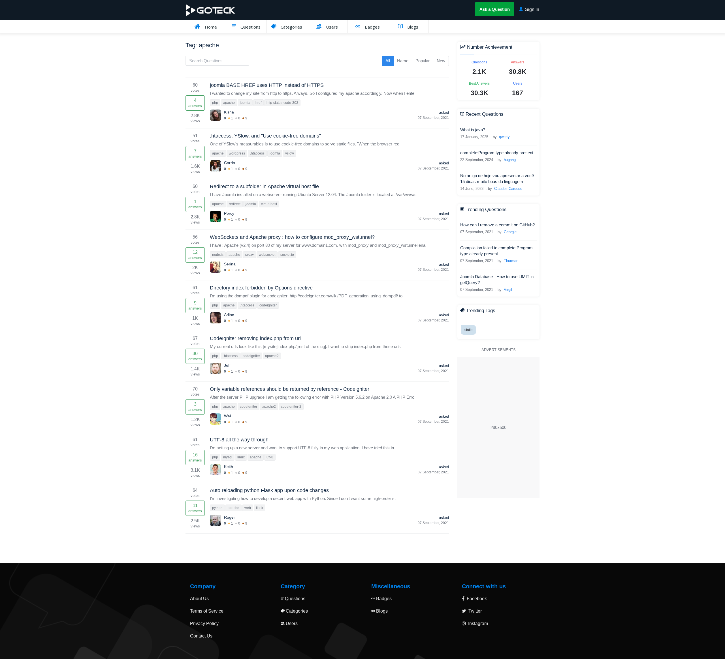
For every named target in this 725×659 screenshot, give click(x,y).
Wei (227, 416)
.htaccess (257, 153)
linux (241, 457)
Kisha (229, 112)
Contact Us (201, 636)
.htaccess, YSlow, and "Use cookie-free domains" (265, 136)
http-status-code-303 (282, 103)
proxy (249, 255)
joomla (245, 103)
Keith (228, 466)
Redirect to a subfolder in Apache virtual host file (264, 186)
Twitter (474, 611)
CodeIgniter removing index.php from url (255, 338)
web (247, 508)
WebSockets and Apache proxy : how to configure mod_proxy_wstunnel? (292, 237)
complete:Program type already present (496, 152)
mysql (227, 457)
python (217, 508)
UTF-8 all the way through (239, 440)
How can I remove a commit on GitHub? (497, 224)
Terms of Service (206, 611)
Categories (291, 27)
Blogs (412, 27)
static (468, 330)
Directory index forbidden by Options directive (261, 288)
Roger (229, 517)
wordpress (237, 153)
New (441, 60)
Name (402, 60)
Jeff (227, 365)
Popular (422, 60)
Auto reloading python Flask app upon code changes (269, 490)
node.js (217, 255)
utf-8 (269, 457)
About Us (199, 598)
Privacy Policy (204, 623)
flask (259, 508)
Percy (229, 213)
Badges (372, 27)
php (215, 103)
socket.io (287, 255)
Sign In (531, 9)
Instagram (477, 623)
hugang (510, 160)
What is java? (472, 129)
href (258, 103)
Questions (250, 27)
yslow (289, 153)
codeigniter (268, 305)
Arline (229, 314)
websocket (267, 255)
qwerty (504, 137)
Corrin (229, 162)
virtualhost (269, 204)
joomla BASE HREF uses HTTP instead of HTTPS (267, 85)
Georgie (510, 232)
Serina (230, 264)
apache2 (272, 356)
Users (331, 27)
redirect (234, 204)
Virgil (508, 289)
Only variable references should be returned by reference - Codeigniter (289, 389)
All (387, 60)
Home (210, 27)
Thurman (511, 261)
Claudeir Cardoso (508, 188)
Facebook (476, 598)
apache (229, 103)
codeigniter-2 (291, 407)
